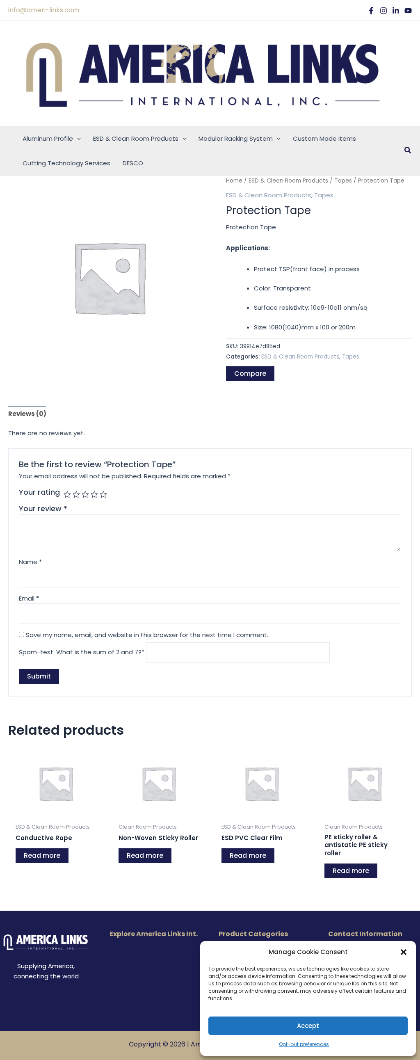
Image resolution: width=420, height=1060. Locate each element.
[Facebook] (371, 10)
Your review (43, 508)
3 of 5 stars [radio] (85, 494)
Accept (308, 1025)
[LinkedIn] (395, 10)
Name (30, 561)
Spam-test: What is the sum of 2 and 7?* (81, 652)
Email (29, 598)
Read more (42, 855)
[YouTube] (408, 10)
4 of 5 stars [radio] (94, 494)
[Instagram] (383, 10)
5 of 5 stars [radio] (103, 494)
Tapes (343, 181)
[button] (403, 952)
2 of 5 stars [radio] (76, 494)
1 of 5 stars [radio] (67, 494)
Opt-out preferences (304, 1044)
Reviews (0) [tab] (27, 413)
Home (234, 181)
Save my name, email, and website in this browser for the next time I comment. (147, 635)
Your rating (39, 492)
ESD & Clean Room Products (288, 181)
